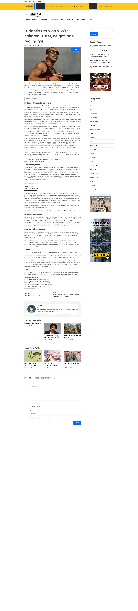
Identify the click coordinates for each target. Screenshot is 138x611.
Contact (35, 1)
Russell (42, 45)
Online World (93, 145)
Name (31, 395)
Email (31, 403)
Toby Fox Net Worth (29, 286)
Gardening (92, 125)
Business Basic (94, 105)
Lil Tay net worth (28, 283)
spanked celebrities (43, 210)
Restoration (53, 19)
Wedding (83, 19)
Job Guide (92, 137)
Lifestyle (62, 19)
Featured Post (93, 117)
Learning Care (93, 141)
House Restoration (95, 129)
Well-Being (90, 19)
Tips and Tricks (94, 173)
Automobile (27, 19)
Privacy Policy (41, 1)
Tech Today (70, 19)
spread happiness (42, 309)
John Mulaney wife (29, 186)
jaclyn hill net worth (43, 159)
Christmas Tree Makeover (32, 323)
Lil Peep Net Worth (29, 288)
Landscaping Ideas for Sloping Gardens (100, 51)
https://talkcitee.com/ (69, 210)
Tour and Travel (94, 177)
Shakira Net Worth (39, 284)
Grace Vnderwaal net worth (31, 188)
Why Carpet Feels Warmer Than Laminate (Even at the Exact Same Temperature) (88, 6)
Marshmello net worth (30, 281)
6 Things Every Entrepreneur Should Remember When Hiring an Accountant (52, 366)
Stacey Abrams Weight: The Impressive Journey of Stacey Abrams (52, 337)
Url (30, 410)
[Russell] (31, 309)
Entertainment (43, 19)
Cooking (92, 109)
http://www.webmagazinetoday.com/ (34, 161)
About (30, 1)
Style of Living (93, 165)
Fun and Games (94, 121)
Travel (77, 19)
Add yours (54, 378)
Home (26, 1)
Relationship (93, 149)
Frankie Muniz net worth (30, 279)
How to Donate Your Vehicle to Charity (31, 364)
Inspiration (93, 133)
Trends (91, 181)
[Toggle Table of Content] (39, 99)
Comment (32, 383)
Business (34, 19)
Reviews (92, 153)
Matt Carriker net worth (30, 190)
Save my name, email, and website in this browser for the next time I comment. (52, 418)
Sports (91, 161)
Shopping (92, 157)
